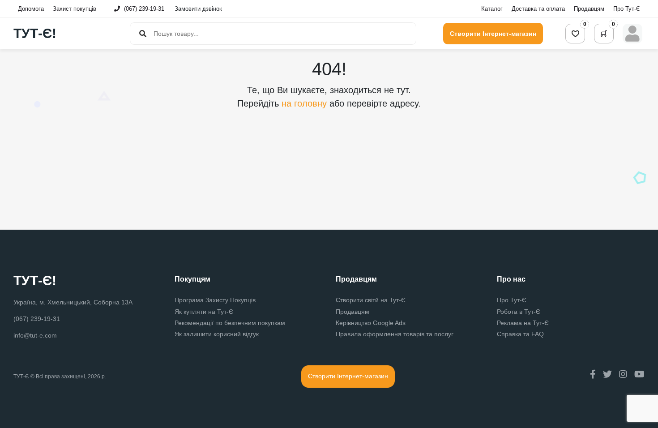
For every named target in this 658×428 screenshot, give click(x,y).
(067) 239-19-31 (144, 8)
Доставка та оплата (538, 8)
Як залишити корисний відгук (217, 334)
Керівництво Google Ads (371, 323)
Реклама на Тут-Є (523, 323)
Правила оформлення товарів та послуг (394, 334)
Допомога (31, 8)
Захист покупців (74, 8)
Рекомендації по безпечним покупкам (230, 323)
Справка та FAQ (520, 334)
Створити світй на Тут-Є (371, 300)
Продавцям (589, 8)
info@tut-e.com (35, 335)
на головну (305, 103)
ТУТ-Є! (34, 33)
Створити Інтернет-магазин (493, 33)
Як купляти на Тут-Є (204, 311)
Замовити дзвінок (198, 8)
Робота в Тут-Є (518, 311)
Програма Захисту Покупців (215, 300)
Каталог (492, 8)
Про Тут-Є (626, 8)
